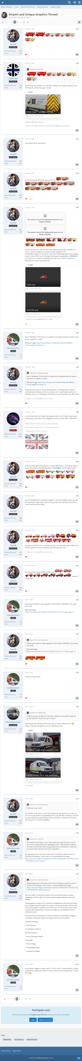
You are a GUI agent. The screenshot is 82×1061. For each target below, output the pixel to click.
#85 (77, 207)
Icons (46, 427)
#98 (77, 833)
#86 (77, 333)
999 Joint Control (40, 431)
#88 (77, 412)
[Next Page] (27, 22)
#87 (77, 367)
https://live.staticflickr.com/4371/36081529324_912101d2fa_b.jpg (48, 612)
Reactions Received (10, 51)
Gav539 (40, 319)
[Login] (74, 2)
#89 (77, 461)
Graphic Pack (7, 1039)
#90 (77, 496)
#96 (77, 707)
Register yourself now (39, 1015)
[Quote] (77, 54)
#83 (77, 139)
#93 (77, 600)
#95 (77, 672)
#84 (77, 173)
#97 (77, 799)
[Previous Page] (3, 22)
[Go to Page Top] (79, 1058)
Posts (6, 53)
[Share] (79, 22)
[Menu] (79, 2)
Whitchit (74, 256)
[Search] (69, 2)
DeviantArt (54, 427)
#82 (77, 63)
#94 (77, 634)
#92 (77, 565)
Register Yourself (45, 1020)
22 (24, 22)
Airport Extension (32, 1039)
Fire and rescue (19, 1039)
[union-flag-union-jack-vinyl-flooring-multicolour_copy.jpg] (36, 441)
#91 (77, 530)
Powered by (41, 1058)
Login (33, 1020)
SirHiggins (57, 468)
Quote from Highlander (38, 713)
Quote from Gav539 (36, 69)
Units (42, 427)
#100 (77, 964)
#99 (77, 874)
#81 (77, 29)
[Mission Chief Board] (2, 2)
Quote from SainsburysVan (39, 373)
